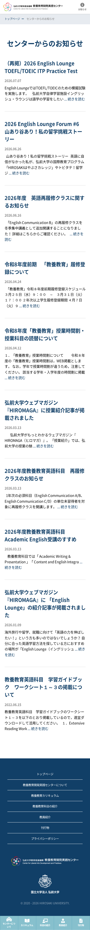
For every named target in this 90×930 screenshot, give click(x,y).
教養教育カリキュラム (45, 795)
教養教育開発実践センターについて (45, 785)
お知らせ (82, 9)
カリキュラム (27, 925)
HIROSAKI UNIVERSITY (54, 903)
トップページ (12, 19)
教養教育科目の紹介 (45, 806)
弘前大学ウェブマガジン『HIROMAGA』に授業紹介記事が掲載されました (44, 410)
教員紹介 (63, 925)
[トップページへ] (45, 861)
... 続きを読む (74, 99)
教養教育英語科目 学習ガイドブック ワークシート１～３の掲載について (43, 687)
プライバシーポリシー (45, 838)
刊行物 (81, 925)
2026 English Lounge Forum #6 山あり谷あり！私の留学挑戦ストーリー (44, 131)
